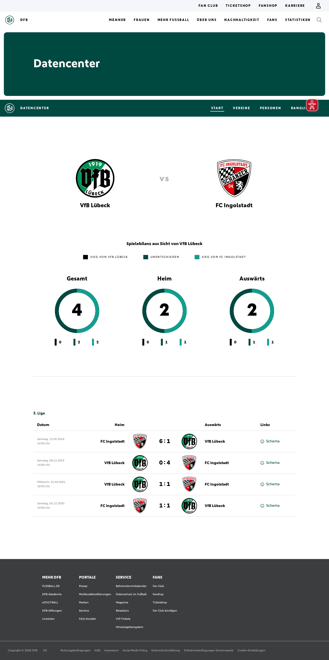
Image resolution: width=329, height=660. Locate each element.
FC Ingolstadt (112, 441)
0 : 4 (164, 463)
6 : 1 (164, 441)
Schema (273, 441)
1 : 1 (164, 484)
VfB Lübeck (215, 441)
